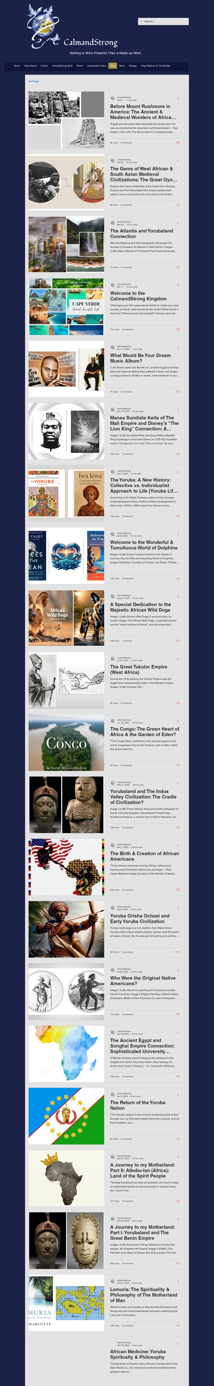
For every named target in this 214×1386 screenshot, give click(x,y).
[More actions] (179, 98)
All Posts (33, 81)
